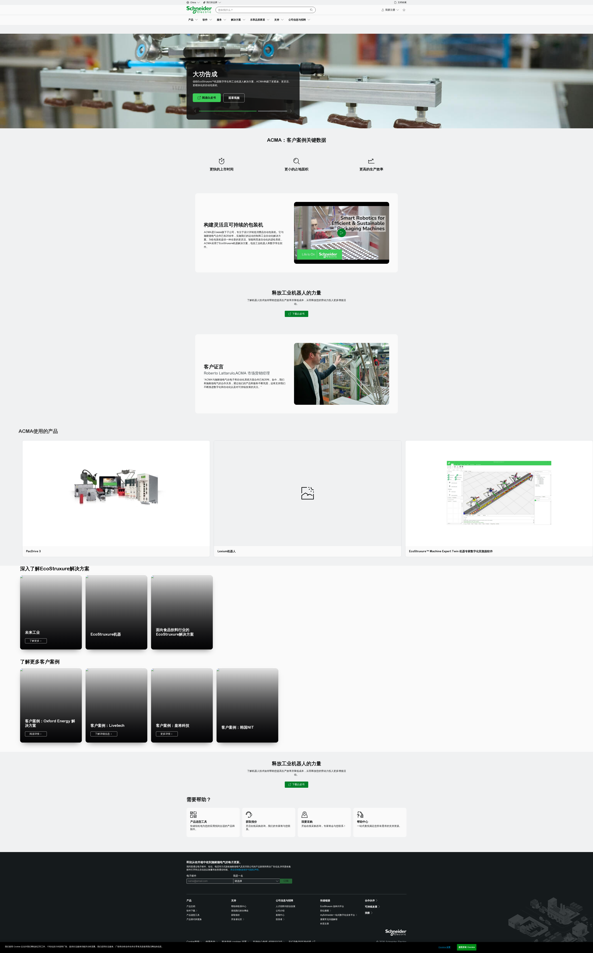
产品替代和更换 (194, 919)
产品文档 (191, 906)
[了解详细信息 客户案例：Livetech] (116, 705)
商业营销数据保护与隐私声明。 (245, 869)
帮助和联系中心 (238, 906)
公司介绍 (280, 910)
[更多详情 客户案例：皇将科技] (182, 705)
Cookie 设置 (444, 947)
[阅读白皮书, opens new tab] (207, 97)
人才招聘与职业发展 (285, 906)
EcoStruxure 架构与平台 (332, 906)
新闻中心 (280, 915)
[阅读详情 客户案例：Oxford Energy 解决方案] (51, 705)
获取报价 (235, 915)
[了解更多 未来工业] (51, 612)
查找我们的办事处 (239, 910)
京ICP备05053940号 (299, 941)
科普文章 (324, 923)
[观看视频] (234, 97)
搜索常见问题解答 (329, 919)
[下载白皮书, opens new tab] (296, 314)
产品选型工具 (193, 915)
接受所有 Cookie (467, 947)
